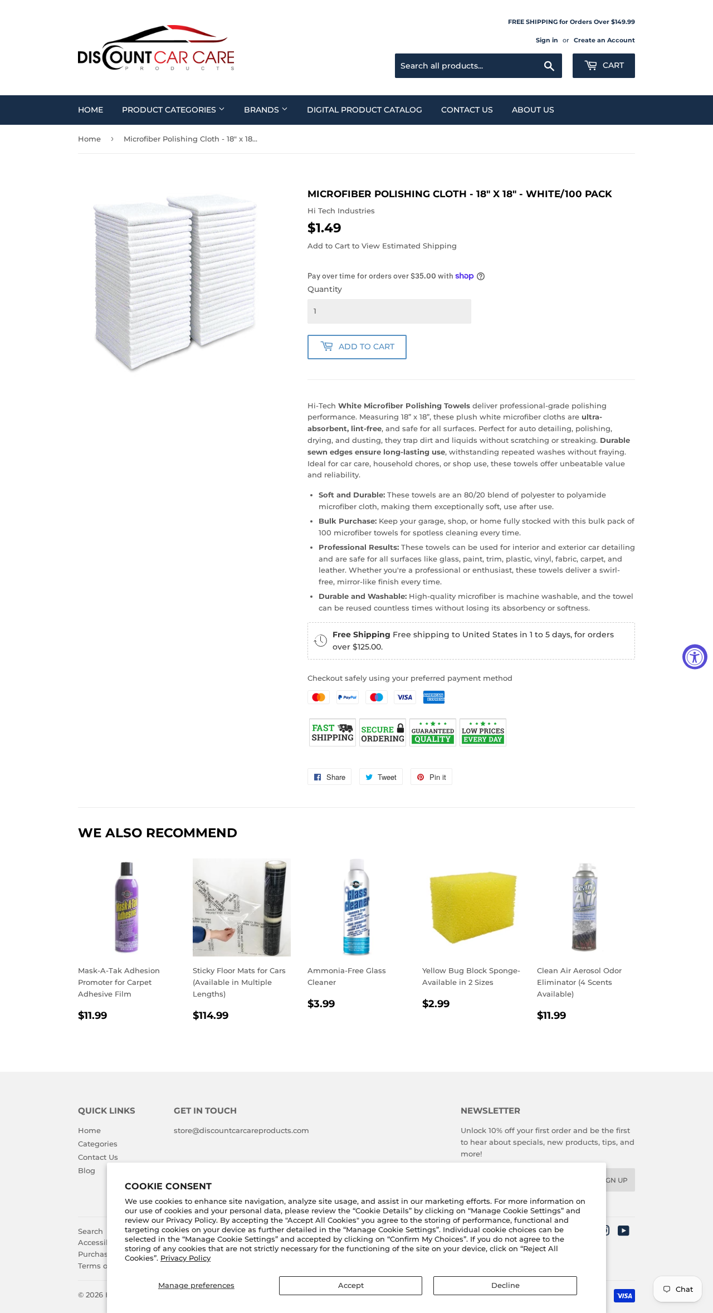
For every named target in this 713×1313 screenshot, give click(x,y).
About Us (533, 110)
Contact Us (467, 110)
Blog (86, 1170)
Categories (98, 1143)
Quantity (324, 289)
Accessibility (101, 1242)
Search (90, 1231)
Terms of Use (102, 1265)
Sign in (547, 40)
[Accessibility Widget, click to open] (694, 656)
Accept (351, 1285)
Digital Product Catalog (364, 110)
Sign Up (613, 1180)
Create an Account (604, 40)
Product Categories (170, 110)
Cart (612, 65)
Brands (262, 110)
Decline (505, 1285)
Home (90, 110)
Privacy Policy (185, 1257)
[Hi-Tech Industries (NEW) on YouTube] (623, 1232)
